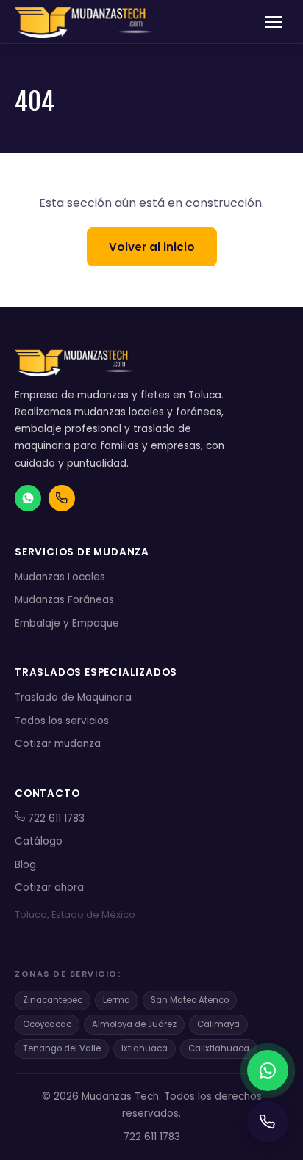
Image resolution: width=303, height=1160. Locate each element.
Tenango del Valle (62, 1048)
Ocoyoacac (47, 1024)
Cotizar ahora (49, 887)
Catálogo (39, 841)
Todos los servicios (62, 721)
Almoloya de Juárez (134, 1024)
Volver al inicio (152, 247)
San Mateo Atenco (190, 1000)
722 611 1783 (55, 818)
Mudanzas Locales (60, 577)
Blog (25, 865)
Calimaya (218, 1024)
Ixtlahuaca (144, 1048)
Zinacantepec (52, 1000)
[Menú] (273, 22)
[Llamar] (267, 1121)
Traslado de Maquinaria (73, 697)
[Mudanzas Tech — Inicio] (85, 22)
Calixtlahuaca (218, 1048)
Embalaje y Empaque (67, 623)
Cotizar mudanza (58, 744)
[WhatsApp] (267, 1070)
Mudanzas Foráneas (64, 600)
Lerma (116, 1000)
